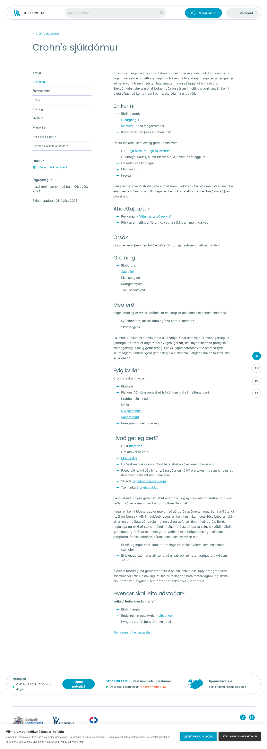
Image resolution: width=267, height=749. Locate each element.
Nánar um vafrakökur (72, 741)
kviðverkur (164, 616)
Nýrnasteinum (131, 411)
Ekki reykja (129, 458)
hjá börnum (138, 151)
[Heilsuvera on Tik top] (243, 718)
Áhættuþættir (41, 90)
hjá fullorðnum (160, 151)
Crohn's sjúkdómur (47, 33)
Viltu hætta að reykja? (155, 216)
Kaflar (36, 73)
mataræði (136, 446)
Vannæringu (130, 417)
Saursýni (127, 272)
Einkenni (38, 81)
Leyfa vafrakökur (198, 736)
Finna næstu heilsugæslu (131, 632)
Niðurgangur (130, 120)
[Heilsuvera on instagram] (252, 718)
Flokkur (38, 161)
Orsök (36, 100)
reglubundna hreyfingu (149, 481)
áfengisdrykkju (147, 487)
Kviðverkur (129, 126)
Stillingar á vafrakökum (239, 736)
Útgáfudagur (42, 180)
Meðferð (37, 118)
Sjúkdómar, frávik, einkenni (49, 167)
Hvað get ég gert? (44, 136)
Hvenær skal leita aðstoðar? (50, 145)
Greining (37, 109)
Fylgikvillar (39, 127)
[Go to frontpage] (29, 13)
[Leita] (162, 13)
